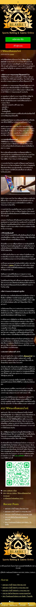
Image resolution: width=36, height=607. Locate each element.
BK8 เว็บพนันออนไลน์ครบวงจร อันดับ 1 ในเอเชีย (17, 596)
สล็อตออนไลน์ (28, 356)
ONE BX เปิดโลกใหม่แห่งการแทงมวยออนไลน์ (17, 593)
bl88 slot (9, 493)
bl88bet (14, 493)
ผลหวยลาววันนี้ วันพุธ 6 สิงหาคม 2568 (16, 508)
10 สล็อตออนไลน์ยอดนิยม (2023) (13, 498)
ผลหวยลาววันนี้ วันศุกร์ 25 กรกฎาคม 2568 (18, 511)
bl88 (4, 493)
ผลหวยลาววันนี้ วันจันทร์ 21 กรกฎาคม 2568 (18, 514)
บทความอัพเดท (8, 491)
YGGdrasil (6, 496)
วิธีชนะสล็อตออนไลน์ (24, 493)
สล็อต (15, 491)
